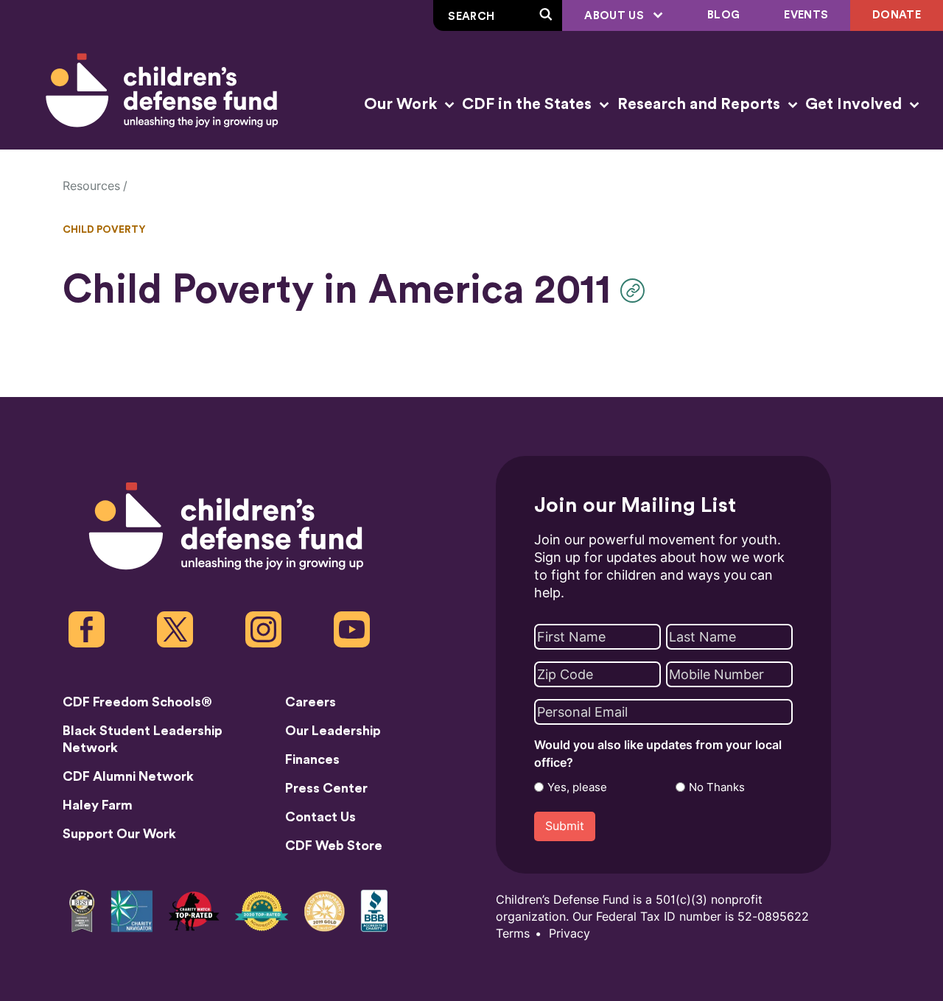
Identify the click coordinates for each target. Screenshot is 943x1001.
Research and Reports (700, 104)
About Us (615, 15)
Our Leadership (333, 730)
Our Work (402, 104)
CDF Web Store (333, 845)
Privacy (569, 933)
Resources (91, 186)
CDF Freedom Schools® (137, 702)
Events (806, 15)
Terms (513, 933)
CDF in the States (528, 104)
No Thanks (717, 787)
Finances (312, 759)
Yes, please (577, 787)
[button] (636, 290)
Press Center (326, 788)
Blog (723, 15)
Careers (310, 702)
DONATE (896, 15)
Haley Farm (98, 805)
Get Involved (855, 104)
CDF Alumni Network (128, 776)
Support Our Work (119, 833)
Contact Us (320, 816)
